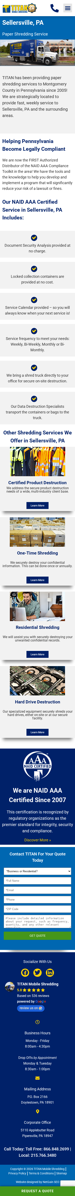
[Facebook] (25, 973)
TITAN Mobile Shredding (37, 984)
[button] (67, 8)
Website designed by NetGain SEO (37, 1182)
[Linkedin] (50, 973)
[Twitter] (37, 973)
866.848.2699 (56, 1148)
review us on (29, 1008)
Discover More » (37, 840)
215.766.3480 (43, 1155)
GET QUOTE (38, 935)
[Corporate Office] (37, 1111)
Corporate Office (37, 1122)
